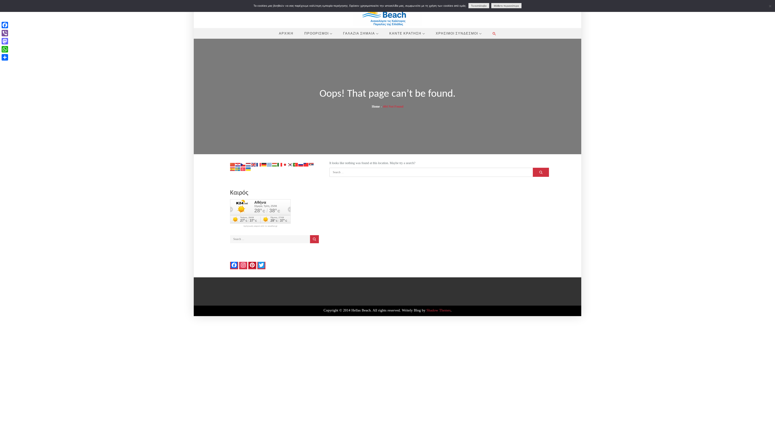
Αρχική (286, 33)
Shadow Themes (438, 310)
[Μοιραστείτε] (5, 57)
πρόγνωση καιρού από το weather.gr (260, 226)
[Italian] (280, 164)
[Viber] (5, 33)
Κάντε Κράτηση (405, 33)
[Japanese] (285, 164)
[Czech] (243, 164)
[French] (259, 164)
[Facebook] (5, 25)
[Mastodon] (5, 41)
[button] (494, 34)
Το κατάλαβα (479, 5)
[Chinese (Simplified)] (232, 164)
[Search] (541, 172)
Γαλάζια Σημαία (359, 33)
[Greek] (269, 164)
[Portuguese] (295, 164)
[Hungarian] (274, 164)
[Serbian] (311, 164)
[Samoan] (306, 164)
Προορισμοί (316, 33)
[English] (253, 164)
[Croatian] (238, 164)
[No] (770, 6)
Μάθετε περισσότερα (506, 5)
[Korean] (290, 164)
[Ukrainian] (248, 169)
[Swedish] (238, 169)
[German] (264, 164)
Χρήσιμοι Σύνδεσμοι (457, 33)
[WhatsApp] (5, 49)
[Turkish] (243, 169)
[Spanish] (232, 169)
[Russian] (301, 164)
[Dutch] (248, 164)
